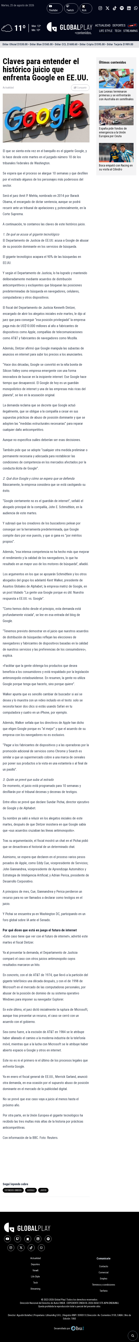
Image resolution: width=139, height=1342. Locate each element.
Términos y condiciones (103, 1284)
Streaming (130, 31)
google (31, 1190)
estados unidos (13, 1190)
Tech (118, 31)
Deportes (119, 25)
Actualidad (103, 25)
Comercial (103, 1272)
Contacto (103, 1266)
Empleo (103, 1278)
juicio (43, 1190)
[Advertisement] (23, 1163)
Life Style (106, 31)
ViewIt (35, 1270)
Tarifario (104, 1290)
